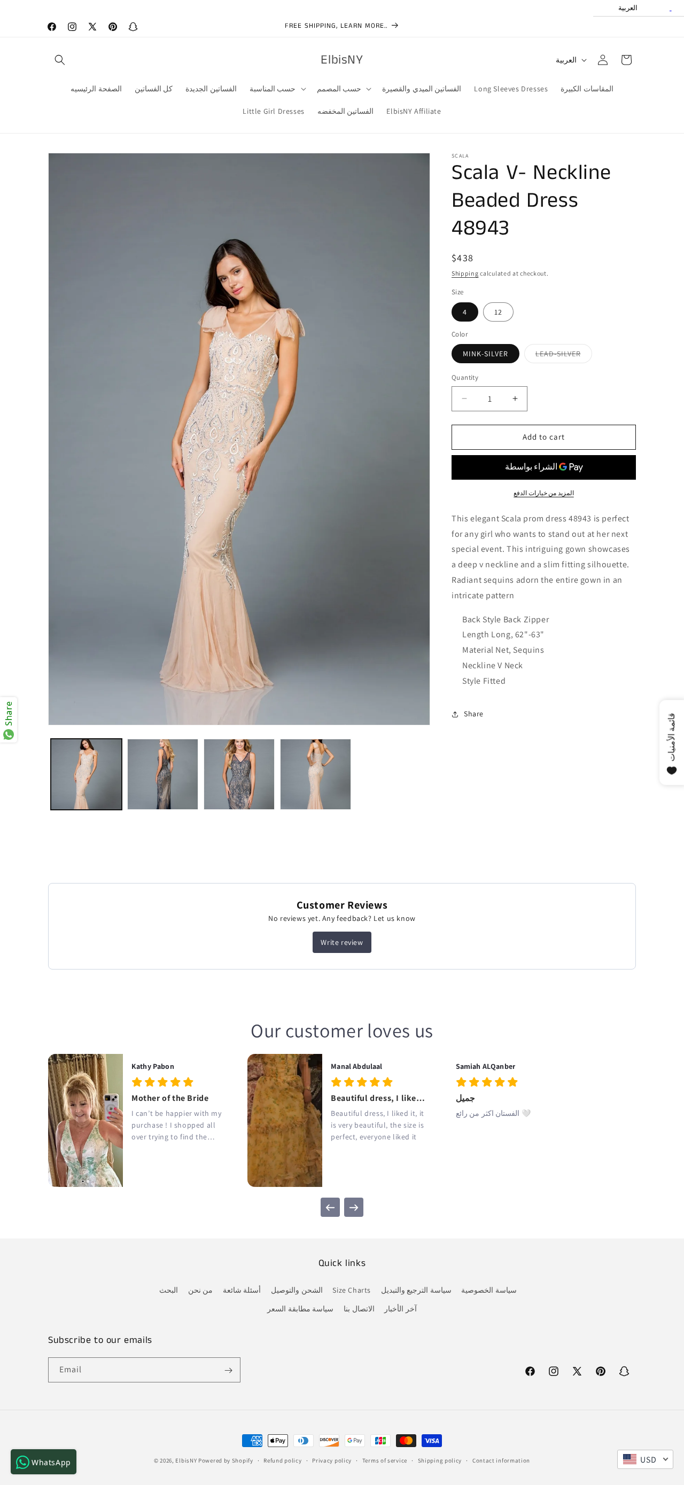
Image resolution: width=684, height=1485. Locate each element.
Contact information (501, 1460)
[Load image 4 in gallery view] (315, 774)
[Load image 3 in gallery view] (239, 774)
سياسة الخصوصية (489, 1290)
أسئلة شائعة (242, 1290)
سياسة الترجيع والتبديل (416, 1290)
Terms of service (384, 1460)
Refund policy (282, 1460)
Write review (342, 942)
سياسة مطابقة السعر (300, 1309)
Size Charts (351, 1290)
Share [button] (474, 713)
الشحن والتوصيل (297, 1290)
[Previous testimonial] (330, 1207)
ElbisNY (186, 1460)
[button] (60, 60)
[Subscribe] (228, 1370)
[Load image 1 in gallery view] (86, 774)
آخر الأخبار (400, 1309)
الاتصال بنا (359, 1309)
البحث (168, 1290)
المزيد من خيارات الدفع (544, 493)
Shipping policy (440, 1460)
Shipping (465, 273)
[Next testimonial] (353, 1207)
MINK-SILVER (485, 353)
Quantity (465, 377)
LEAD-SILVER (563, 355)
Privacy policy (332, 1460)
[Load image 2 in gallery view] (162, 774)
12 (498, 312)
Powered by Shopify (225, 1460)
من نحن (200, 1290)
